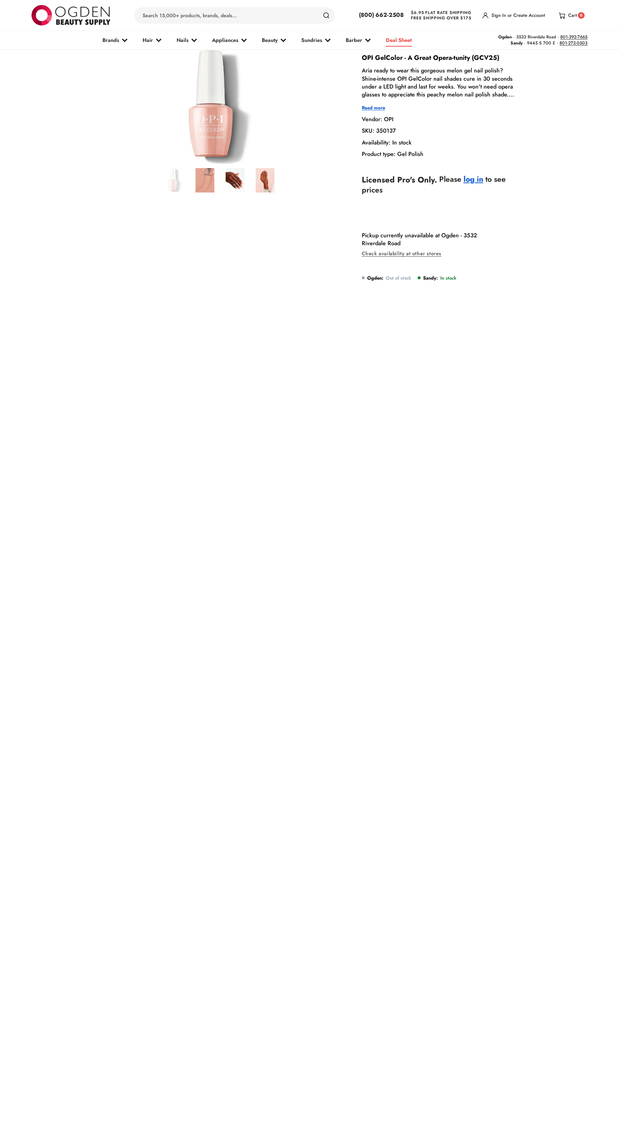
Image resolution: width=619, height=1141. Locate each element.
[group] (175, 180)
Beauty (270, 40)
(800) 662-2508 (381, 15)
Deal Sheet (399, 40)
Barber (354, 40)
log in (473, 179)
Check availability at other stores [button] (401, 253)
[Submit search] (326, 15)
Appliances (225, 40)
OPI (388, 119)
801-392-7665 (573, 37)
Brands (110, 40)
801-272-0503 (573, 43)
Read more (373, 108)
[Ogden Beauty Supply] (71, 15)
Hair (148, 40)
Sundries (311, 40)
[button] (201, 148)
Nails (182, 40)
